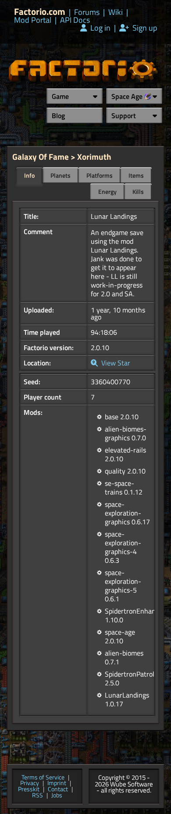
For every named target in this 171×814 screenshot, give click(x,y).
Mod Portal (32, 20)
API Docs (75, 20)
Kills (138, 191)
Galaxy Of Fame (40, 156)
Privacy (29, 783)
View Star (115, 363)
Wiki (115, 12)
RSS (37, 796)
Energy (107, 191)
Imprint (56, 783)
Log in (99, 28)
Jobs (56, 796)
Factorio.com (39, 11)
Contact (58, 789)
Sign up (144, 28)
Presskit (28, 789)
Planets (60, 175)
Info (29, 175)
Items (136, 175)
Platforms (99, 175)
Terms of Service (42, 778)
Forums (87, 12)
